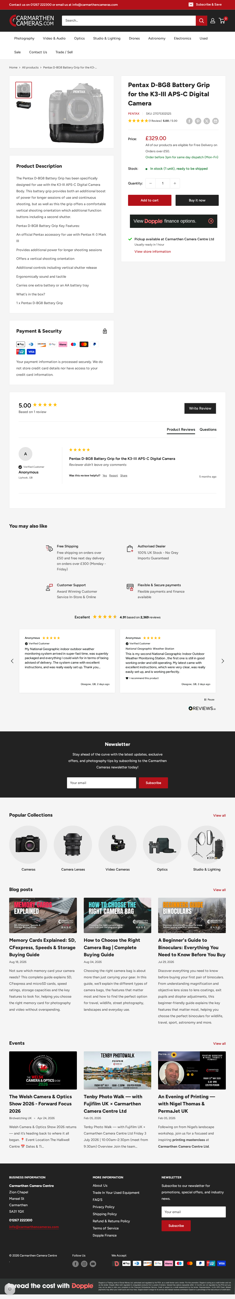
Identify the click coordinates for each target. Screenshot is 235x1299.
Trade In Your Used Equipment (116, 1193)
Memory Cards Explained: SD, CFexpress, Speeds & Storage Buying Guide (42, 947)
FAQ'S (97, 1200)
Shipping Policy (105, 1214)
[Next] (226, 844)
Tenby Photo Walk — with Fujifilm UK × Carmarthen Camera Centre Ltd (113, 1104)
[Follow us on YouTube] (93, 1264)
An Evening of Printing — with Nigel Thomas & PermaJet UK (186, 1104)
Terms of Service (106, 1228)
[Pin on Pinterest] (198, 121)
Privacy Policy (104, 1207)
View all (220, 815)
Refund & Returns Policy (111, 1221)
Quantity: (135, 183)
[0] (222, 20)
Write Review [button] (200, 408)
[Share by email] (215, 121)
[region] (117, 661)
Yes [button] (105, 475)
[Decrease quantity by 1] (150, 183)
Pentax (133, 113)
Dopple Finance (105, 1235)
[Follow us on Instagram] (84, 1264)
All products (30, 67)
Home (13, 67)
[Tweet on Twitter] (207, 121)
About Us (100, 1185)
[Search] (201, 21)
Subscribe (153, 783)
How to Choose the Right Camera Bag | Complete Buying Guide (112, 947)
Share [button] (123, 475)
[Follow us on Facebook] (75, 1264)
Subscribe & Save (209, 4)
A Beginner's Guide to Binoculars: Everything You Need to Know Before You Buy (192, 947)
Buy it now (197, 200)
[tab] (181, 430)
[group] (43, 405)
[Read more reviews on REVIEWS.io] (202, 709)
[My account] (212, 20)
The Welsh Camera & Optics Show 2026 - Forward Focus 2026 (40, 1104)
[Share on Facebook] (189, 121)
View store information (152, 251)
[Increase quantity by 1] (175, 183)
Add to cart (150, 200)
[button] (173, 121)
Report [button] (113, 475)
